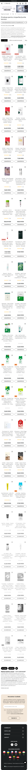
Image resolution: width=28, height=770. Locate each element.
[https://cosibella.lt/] (14, 757)
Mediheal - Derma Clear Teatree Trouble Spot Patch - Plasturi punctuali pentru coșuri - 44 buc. (21, 618)
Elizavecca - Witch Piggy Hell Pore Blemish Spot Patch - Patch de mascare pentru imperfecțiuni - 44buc (21, 434)
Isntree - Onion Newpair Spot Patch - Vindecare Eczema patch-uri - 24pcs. (7, 180)
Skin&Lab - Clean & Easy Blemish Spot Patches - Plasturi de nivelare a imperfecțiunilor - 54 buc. (7, 306)
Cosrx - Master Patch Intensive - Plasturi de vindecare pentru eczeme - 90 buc (7, 120)
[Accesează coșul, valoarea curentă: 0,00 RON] (26, 3)
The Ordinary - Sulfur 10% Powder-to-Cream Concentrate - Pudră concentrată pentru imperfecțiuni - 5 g (20, 181)
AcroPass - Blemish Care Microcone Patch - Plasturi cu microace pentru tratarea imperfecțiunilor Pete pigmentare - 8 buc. (20, 402)
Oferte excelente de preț (15, 40)
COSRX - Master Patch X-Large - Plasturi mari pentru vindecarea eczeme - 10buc (20, 465)
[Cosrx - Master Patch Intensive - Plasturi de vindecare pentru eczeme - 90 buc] (7, 111)
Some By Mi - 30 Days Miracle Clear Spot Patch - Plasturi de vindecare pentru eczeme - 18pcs (20, 90)
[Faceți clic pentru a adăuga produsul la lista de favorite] (12, 45)
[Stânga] (1, 1)
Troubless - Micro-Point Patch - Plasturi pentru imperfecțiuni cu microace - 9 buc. (20, 305)
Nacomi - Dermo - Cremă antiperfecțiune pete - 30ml (7, 275)
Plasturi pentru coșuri (7, 671)
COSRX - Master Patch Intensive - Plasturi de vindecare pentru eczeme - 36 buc (7, 150)
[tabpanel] (14, 8)
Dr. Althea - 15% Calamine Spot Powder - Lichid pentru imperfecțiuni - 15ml (7, 555)
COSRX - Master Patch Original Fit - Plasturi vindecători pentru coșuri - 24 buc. (7, 58)
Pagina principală (5, 14)
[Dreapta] (27, 1)
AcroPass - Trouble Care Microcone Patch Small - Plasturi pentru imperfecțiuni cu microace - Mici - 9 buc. (7, 401)
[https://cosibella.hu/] (23, 752)
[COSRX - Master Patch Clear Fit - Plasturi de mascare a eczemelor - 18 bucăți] (7, 81)
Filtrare (4, 668)
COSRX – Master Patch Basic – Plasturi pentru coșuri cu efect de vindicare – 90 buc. (7, 465)
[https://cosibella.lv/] (18, 757)
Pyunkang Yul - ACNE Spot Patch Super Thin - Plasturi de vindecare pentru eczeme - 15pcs (7, 433)
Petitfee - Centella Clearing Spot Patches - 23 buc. (20, 119)
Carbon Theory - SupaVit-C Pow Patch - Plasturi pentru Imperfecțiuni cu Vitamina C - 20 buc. (7, 618)
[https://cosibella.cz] (12, 752)
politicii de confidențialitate (17, 713)
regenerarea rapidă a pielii (11, 680)
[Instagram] (16, 744)
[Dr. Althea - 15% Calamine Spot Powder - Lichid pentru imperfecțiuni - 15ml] (7, 546)
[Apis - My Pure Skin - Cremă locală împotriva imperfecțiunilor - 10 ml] (21, 328)
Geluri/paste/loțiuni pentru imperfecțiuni (12, 22)
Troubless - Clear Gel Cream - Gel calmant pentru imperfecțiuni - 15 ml (21, 555)
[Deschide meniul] (1, 3)
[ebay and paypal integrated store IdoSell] (14, 766)
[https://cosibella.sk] (16, 752)
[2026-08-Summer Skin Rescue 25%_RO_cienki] (14, 8)
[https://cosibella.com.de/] (10, 757)
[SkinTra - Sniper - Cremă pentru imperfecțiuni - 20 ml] (7, 516)
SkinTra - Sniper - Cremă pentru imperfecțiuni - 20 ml (7, 525)
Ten (13, 14)
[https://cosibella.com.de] (20, 752)
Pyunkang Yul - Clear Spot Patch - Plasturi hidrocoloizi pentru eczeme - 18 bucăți (20, 244)
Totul (5, 40)
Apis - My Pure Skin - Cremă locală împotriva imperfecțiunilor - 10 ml (20, 337)
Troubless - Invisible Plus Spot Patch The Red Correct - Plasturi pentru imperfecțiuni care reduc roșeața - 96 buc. (7, 586)
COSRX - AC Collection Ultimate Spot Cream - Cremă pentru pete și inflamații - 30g (7, 244)
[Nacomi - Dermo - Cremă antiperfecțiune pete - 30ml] (7, 266)
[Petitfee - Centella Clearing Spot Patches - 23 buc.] (21, 111)
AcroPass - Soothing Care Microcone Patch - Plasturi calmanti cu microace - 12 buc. (20, 495)
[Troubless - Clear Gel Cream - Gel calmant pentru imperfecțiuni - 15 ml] (21, 546)
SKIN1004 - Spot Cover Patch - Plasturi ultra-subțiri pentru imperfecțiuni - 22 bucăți (21, 275)
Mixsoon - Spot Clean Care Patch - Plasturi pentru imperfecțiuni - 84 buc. (20, 150)
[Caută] (17, 3)
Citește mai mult (5, 687)
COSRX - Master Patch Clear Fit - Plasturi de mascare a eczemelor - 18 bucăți (7, 90)
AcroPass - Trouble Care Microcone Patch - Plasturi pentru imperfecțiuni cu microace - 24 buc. (7, 369)
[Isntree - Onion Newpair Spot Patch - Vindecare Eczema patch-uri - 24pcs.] (7, 171)
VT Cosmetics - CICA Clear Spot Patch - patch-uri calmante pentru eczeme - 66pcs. (20, 525)
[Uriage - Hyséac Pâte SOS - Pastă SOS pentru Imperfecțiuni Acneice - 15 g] (21, 640)
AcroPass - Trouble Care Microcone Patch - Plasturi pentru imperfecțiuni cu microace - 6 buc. (20, 369)
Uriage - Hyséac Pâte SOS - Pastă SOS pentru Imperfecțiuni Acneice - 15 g (20, 649)
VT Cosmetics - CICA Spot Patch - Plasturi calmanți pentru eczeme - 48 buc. (21, 58)
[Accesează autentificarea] (20, 3)
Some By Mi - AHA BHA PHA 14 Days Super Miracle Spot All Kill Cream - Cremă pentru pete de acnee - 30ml (20, 212)
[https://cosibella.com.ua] (8, 752)
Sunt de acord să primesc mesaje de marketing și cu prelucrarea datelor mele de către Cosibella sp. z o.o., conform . (15, 711)
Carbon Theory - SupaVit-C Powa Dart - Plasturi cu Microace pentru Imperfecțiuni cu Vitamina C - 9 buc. (20, 586)
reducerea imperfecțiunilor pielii (18, 36)
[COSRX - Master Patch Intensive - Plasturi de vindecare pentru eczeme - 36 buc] (7, 141)
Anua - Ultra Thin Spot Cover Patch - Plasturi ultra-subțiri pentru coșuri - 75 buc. (7, 649)
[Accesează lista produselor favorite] (23, 3)
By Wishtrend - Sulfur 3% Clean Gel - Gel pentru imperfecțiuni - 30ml (7, 495)
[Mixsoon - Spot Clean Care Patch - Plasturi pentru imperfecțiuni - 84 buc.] (21, 141)
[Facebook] (12, 744)
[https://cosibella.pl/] (4, 752)
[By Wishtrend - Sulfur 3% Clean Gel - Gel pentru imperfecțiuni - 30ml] (7, 486)
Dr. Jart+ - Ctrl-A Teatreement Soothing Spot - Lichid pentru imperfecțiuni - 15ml (7, 212)
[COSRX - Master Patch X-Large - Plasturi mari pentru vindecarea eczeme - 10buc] (21, 456)
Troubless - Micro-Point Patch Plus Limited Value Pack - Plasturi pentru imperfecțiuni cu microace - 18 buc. (7, 338)
